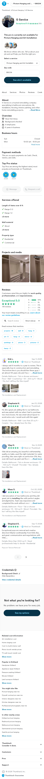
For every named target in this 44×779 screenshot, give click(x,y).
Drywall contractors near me (12, 695)
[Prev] (18, 557)
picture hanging (18, 10)
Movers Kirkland (7, 676)
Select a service (10, 58)
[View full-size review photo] (6, 388)
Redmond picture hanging (11, 721)
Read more (35, 145)
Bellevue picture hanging (11, 725)
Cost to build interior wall (11, 646)
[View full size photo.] (15, 268)
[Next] (26, 557)
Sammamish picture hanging (12, 728)
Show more (6, 657)
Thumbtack (6, 10)
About (4, 92)
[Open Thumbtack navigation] (5, 3)
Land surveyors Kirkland (10, 679)
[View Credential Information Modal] (15, 570)
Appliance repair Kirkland (11, 669)
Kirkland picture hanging (10, 718)
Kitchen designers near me (11, 702)
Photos (22, 92)
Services (13, 92)
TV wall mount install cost (11, 653)
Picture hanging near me (10, 692)
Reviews (31, 92)
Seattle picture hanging (10, 732)
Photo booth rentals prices (12, 649)
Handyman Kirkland (9, 665)
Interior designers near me (11, 699)
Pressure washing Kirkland (11, 672)
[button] (8, 21)
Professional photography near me (14, 706)
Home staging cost (9, 642)
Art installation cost (9, 639)
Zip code (7, 68)
